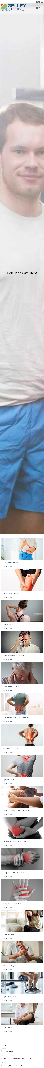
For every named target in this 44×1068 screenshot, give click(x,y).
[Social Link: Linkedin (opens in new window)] (42, 2)
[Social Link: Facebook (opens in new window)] (37, 2)
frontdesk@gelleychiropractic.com (16, 1058)
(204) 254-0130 (7, 1051)
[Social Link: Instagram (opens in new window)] (39, 2)
